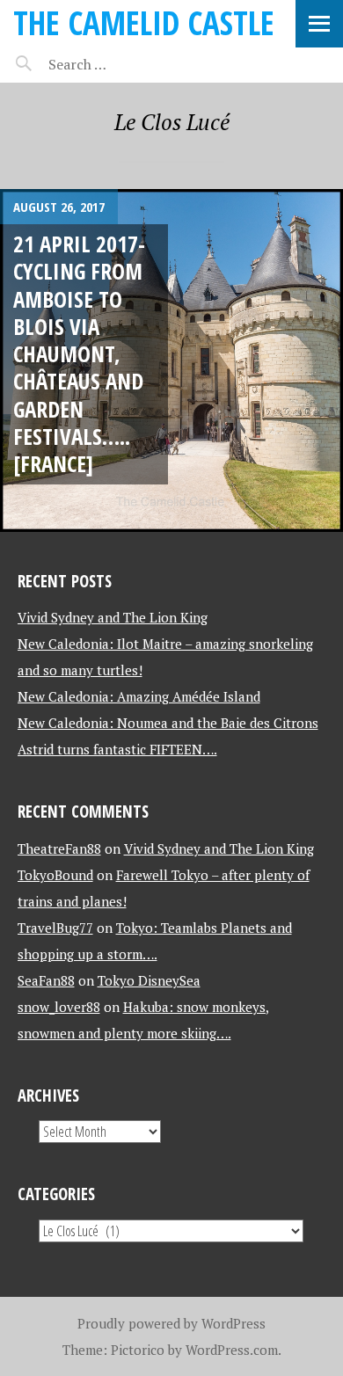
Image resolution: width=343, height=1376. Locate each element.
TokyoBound (55, 875)
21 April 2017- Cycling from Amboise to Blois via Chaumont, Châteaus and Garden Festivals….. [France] (79, 353)
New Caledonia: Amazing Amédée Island (139, 696)
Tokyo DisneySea (149, 980)
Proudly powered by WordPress (171, 1323)
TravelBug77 (55, 927)
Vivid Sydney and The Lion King (113, 617)
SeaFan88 (46, 980)
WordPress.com (232, 1349)
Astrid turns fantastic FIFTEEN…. (117, 749)
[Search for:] (121, 64)
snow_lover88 (59, 1007)
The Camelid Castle (143, 22)
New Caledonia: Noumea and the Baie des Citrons (168, 723)
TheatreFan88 (59, 848)
